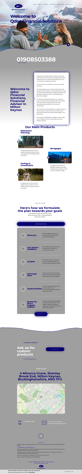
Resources (53, 4)
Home (35, 4)
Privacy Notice (41, 442)
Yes (72, 471)
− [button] (18, 387)
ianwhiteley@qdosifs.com (57, 423)
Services (46, 4)
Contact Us (68, 4)
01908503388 (47, 117)
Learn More (32, 472)
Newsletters (60, 4)
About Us (40, 4)
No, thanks (67, 471)
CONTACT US (41, 314)
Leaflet (64, 413)
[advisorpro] (18, 7)
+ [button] (18, 385)
